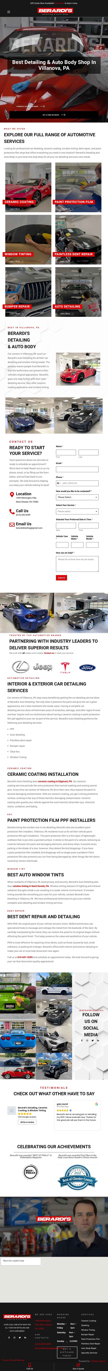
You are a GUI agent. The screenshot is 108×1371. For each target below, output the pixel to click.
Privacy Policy (8, 1360)
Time (81, 530)
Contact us (49, 653)
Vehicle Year (62, 537)
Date (58, 530)
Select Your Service (66, 505)
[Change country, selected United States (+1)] (59, 483)
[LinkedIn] (98, 1040)
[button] (30, 106)
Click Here (59, 3)
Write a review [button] (27, 1122)
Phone (59, 477)
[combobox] (77, 511)
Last (80, 457)
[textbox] (77, 511)
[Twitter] (92, 1040)
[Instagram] (87, 1040)
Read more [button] (62, 1126)
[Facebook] (82, 1040)
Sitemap (20, 1360)
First (58, 457)
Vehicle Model (90, 537)
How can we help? (65, 553)
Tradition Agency (98, 1361)
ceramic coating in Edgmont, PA (55, 781)
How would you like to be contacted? (74, 491)
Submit (61, 577)
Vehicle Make (74, 537)
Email (59, 463)
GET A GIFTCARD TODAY (67, 1352)
